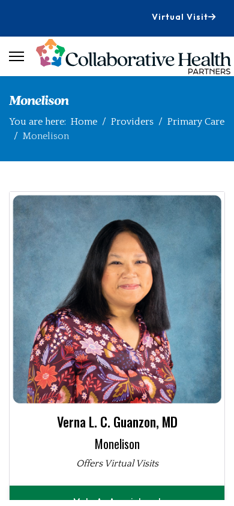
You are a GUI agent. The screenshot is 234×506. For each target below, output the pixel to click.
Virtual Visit (180, 16)
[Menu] (16, 56)
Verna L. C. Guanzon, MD (117, 421)
